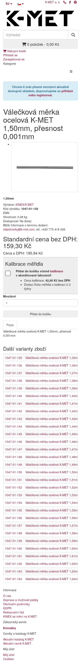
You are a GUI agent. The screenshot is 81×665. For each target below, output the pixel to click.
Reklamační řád (13, 612)
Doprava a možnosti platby (20, 600)
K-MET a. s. (52, 2)
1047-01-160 (13, 548)
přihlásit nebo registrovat (50, 93)
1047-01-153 (13, 495)
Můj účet (8, 655)
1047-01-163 (13, 571)
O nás (7, 596)
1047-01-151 (13, 480)
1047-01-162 (13, 564)
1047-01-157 (13, 525)
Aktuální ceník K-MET (17, 643)
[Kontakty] (64, 2)
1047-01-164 (13, 579)
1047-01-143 (13, 419)
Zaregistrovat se (14, 59)
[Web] (75, 2)
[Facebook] (70, 2)
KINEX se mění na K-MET (20, 616)
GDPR (7, 608)
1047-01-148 (13, 457)
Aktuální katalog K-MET (18, 639)
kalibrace (56, 271)
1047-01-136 (13, 365)
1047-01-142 (13, 411)
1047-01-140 (13, 396)
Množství (9, 296)
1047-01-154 (13, 503)
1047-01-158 (13, 533)
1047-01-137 (13, 373)
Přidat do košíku (40, 314)
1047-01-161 (13, 556)
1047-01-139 (13, 388)
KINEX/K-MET (25, 204)
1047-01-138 (13, 380)
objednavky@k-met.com (19, 229)
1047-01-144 (13, 426)
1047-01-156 (13, 518)
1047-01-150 (13, 472)
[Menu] (71, 71)
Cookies (8, 659)
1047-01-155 (13, 510)
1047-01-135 (13, 358)
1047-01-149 (13, 464)
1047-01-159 (13, 541)
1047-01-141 (13, 403)
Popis (10, 325)
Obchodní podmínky (16, 604)
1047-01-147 (13, 449)
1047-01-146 (13, 441)
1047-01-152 (13, 487)
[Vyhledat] (73, 34)
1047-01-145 (13, 434)
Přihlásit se (10, 55)
